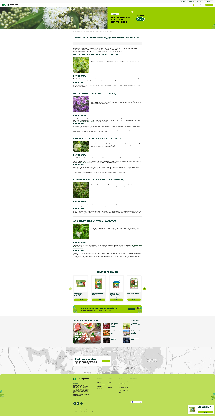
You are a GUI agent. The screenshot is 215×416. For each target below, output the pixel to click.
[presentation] (144, 288)
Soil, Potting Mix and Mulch (101, 385)
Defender (110, 388)
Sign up (131, 309)
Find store (105, 361)
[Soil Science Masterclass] (106, 340)
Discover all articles (136, 320)
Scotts (109, 381)
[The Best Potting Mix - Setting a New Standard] (126, 333)
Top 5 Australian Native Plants (114, 324)
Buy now (208, 412)
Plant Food (99, 382)
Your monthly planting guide (123, 381)
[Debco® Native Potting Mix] (134, 284)
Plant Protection (100, 386)
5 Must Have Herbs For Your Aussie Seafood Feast (116, 332)
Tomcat (109, 384)
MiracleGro (110, 387)
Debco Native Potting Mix (133, 293)
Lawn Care (99, 381)
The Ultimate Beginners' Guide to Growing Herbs (135, 325)
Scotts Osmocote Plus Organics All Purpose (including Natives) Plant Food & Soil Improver (115, 295)
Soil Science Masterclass (113, 339)
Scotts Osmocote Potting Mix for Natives (84, 121)
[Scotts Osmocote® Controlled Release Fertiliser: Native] (192, 409)
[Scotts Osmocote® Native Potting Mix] (98, 284)
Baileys (109, 382)
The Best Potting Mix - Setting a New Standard (136, 332)
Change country (137, 402)
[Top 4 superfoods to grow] (126, 340)
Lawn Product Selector (123, 390)
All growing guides (123, 383)
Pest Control (99, 388)
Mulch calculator (122, 389)
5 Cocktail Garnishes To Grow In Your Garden (84, 336)
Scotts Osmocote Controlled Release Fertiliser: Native (204, 407)
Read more (78, 341)
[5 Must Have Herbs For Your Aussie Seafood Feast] (106, 333)
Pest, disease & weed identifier (123, 386)
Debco (109, 385)
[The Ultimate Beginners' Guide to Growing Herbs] (126, 326)
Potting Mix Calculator (123, 387)
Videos (120, 392)
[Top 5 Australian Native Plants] (106, 326)
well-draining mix (84, 162)
